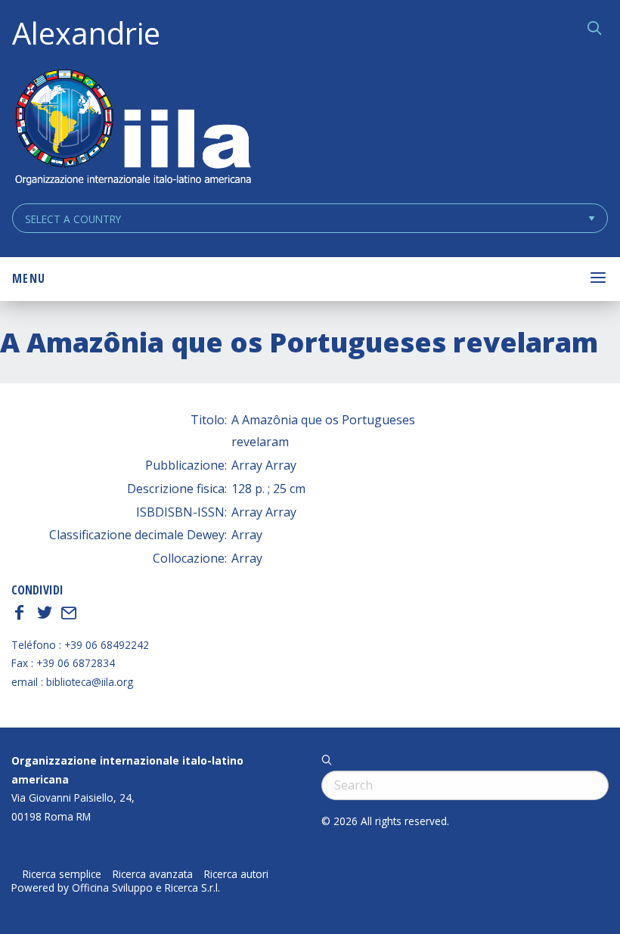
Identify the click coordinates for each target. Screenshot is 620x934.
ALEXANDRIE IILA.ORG (132, 129)
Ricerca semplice (62, 874)
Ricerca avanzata (153, 874)
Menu (28, 278)
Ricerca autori (236, 874)
